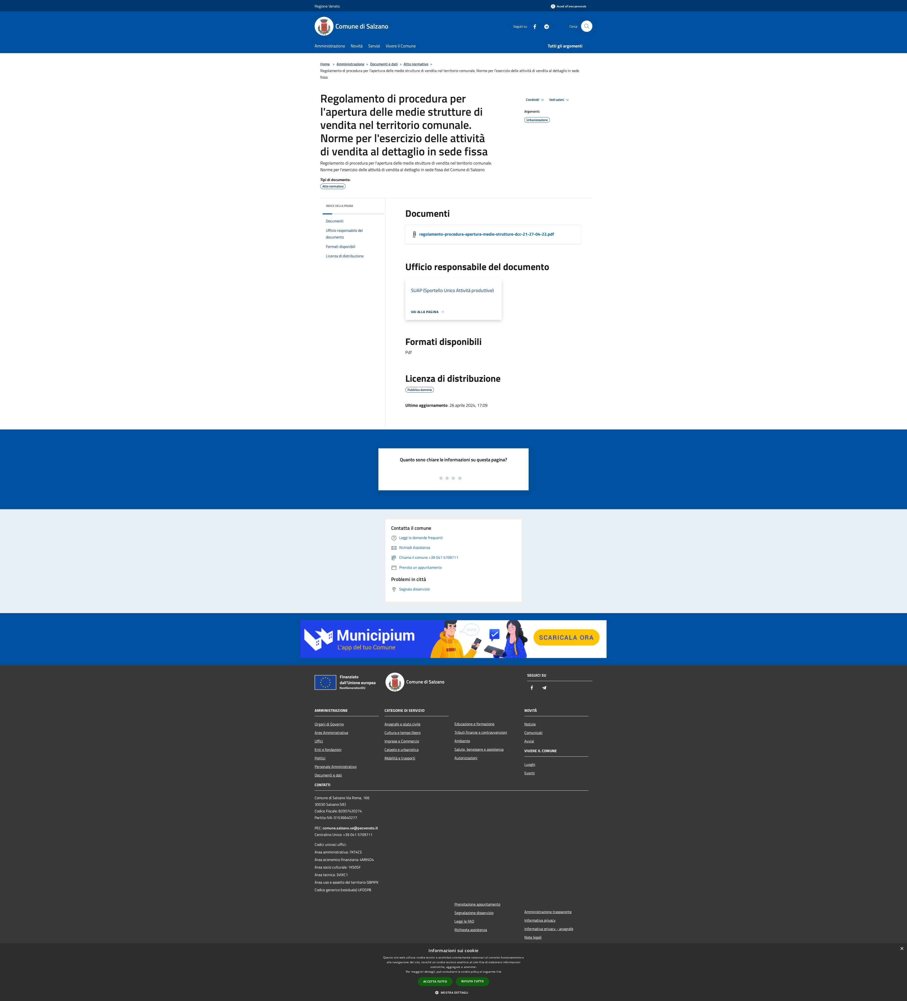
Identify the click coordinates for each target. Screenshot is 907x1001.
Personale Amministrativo (335, 766)
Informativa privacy (540, 920)
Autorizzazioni (465, 758)
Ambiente (462, 741)
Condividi (533, 99)
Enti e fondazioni (328, 749)
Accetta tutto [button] (435, 982)
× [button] (901, 948)
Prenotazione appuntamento (477, 904)
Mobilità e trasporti (400, 758)
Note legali (533, 937)
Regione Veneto (327, 6)
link (498, 972)
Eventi (529, 773)
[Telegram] (544, 26)
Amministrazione (350, 64)
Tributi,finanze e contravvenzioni (480, 732)
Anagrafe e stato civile (402, 724)
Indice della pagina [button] (339, 206)
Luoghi (529, 764)
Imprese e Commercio (402, 741)
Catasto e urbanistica (402, 749)
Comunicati (533, 732)
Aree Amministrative (331, 732)
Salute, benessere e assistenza (479, 749)
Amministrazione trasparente (548, 912)
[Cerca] (586, 26)
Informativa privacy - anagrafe (548, 929)
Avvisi (529, 741)
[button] (453, 992)
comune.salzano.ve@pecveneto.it (350, 828)
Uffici (319, 741)
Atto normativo (416, 64)
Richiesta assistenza (470, 930)
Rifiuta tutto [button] (472, 981)
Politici (320, 758)
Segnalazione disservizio (473, 913)
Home (325, 64)
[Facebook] (533, 26)
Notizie (530, 724)
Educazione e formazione (474, 724)
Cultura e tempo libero (402, 732)
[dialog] (453, 972)
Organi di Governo (329, 724)
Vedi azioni (557, 99)
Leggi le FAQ (464, 921)
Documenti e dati (384, 64)
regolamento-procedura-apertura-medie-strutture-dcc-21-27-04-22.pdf (486, 234)
